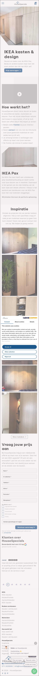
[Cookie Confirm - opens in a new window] (30, 318)
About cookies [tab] (19, 322)
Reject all (8, 356)
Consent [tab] (7, 322)
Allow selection (10, 352)
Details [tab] (32, 322)
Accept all (8, 347)
